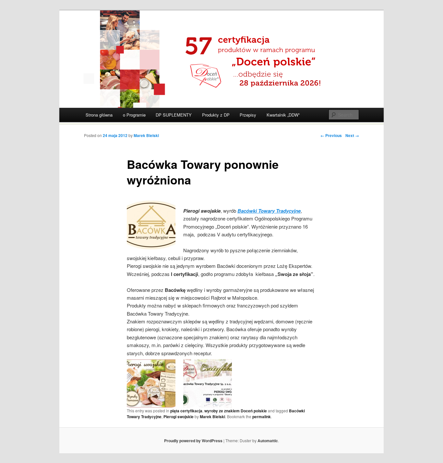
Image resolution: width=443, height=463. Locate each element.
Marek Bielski (146, 135)
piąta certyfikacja (186, 411)
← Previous (331, 135)
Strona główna (99, 115)
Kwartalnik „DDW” (283, 115)
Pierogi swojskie (178, 416)
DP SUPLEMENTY (174, 115)
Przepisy (248, 115)
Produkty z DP (216, 115)
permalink (261, 416)
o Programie (134, 115)
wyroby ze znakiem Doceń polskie (235, 411)
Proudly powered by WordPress (193, 441)
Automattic (267, 441)
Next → (352, 135)
